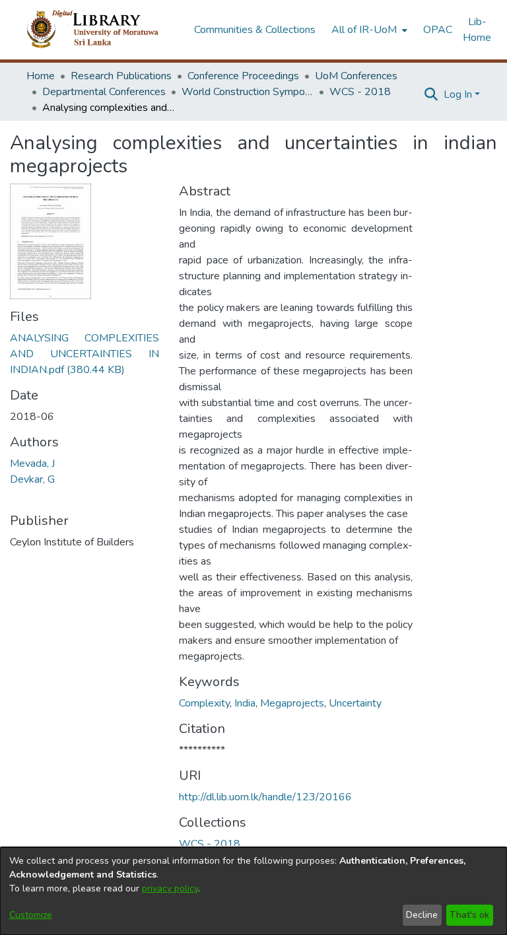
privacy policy (170, 888)
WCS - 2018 (360, 92)
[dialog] (253, 891)
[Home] (103, 30)
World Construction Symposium (248, 92)
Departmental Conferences (104, 92)
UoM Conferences (356, 76)
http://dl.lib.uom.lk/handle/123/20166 (265, 797)
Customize (30, 915)
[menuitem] (368, 29)
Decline (422, 915)
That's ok (469, 915)
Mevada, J (32, 463)
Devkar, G (32, 479)
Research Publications (121, 76)
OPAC (437, 29)
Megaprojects (292, 703)
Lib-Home (477, 30)
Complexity (204, 703)
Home (40, 76)
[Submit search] (431, 94)
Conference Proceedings (243, 76)
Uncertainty (355, 703)
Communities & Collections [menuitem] (255, 29)
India (244, 703)
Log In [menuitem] (458, 94)
